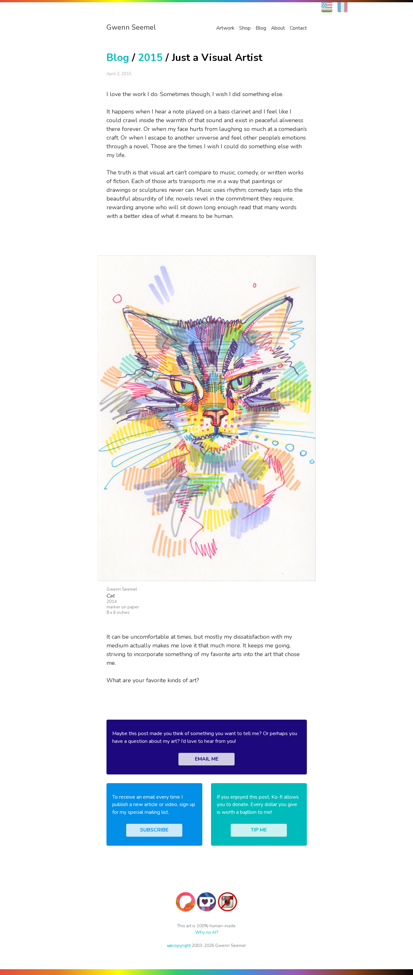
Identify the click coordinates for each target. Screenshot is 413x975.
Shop (245, 28)
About (278, 28)
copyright (179, 945)
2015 (150, 57)
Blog (261, 28)
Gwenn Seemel (131, 27)
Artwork (225, 28)
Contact (298, 28)
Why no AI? (206, 932)
